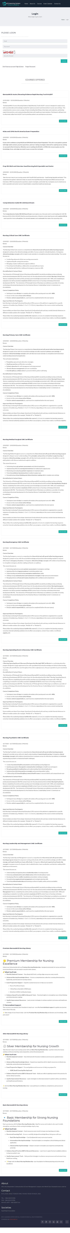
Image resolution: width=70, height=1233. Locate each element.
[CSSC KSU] (11, 2)
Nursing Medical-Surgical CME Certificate (18, 439)
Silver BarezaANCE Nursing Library (15, 1034)
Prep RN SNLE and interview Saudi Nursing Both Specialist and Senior (28, 166)
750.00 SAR (63, 1094)
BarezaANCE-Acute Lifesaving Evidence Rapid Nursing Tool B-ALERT (28, 94)
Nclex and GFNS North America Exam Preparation (21, 131)
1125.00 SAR (63, 1021)
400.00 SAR (62, 725)
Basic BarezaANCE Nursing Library (15, 1105)
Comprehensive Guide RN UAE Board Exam (18, 203)
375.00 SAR (63, 155)
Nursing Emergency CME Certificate (16, 542)
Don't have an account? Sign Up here (13, 66)
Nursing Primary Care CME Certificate (16, 335)
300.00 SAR (62, 427)
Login (64, 61)
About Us (32, 3)
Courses (39, 3)
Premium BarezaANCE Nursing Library (17, 948)
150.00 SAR (63, 121)
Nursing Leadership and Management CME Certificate (22, 843)
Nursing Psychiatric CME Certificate (16, 738)
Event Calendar (48, 3)
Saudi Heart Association (8, 1211)
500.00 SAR (63, 324)
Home (26, 3)
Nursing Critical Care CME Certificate (16, 235)
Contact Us (57, 3)
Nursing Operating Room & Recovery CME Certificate (22, 650)
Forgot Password (30, 66)
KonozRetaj (13, 1219)
